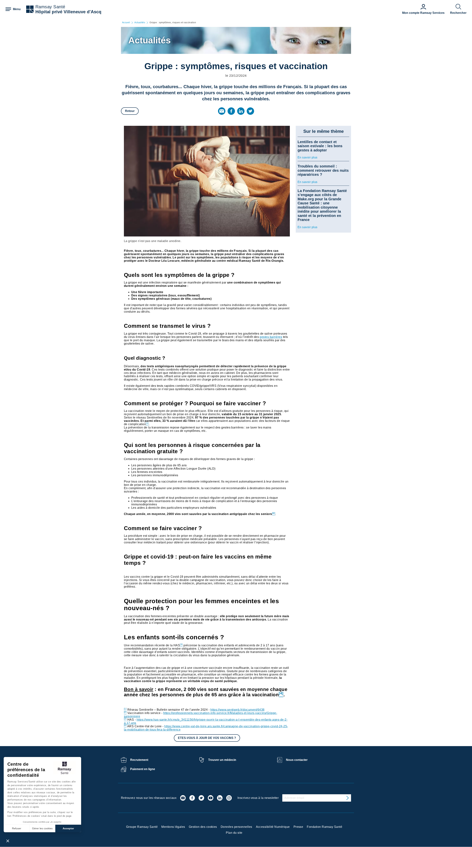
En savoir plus (307, 157)
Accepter (68, 828)
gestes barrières (271, 336)
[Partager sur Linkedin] (240, 111)
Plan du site (234, 832)
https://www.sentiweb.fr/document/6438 (237, 709)
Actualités (139, 22)
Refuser (16, 828)
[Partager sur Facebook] (231, 111)
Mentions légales (173, 826)
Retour (130, 111)
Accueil (126, 22)
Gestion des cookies (203, 826)
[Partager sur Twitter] (250, 111)
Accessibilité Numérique (273, 826)
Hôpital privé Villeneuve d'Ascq (68, 11)
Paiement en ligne (142, 769)
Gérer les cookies (42, 828)
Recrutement (139, 759)
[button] (7, 840)
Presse (298, 826)
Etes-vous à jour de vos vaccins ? (207, 737)
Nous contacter (297, 759)
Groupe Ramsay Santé (142, 826)
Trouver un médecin (222, 759)
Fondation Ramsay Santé (324, 826)
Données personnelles (236, 826)
